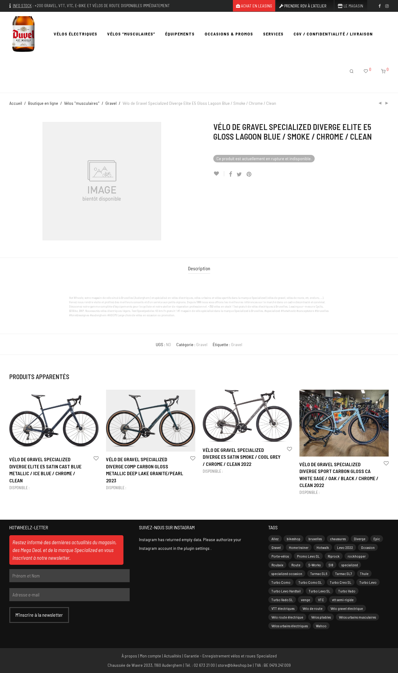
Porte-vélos (280, 556)
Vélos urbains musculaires (357, 617)
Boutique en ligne (43, 103)
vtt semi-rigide (343, 599)
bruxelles (315, 538)
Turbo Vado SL (282, 599)
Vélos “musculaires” (131, 33)
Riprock (334, 556)
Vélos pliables (321, 617)
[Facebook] (379, 5)
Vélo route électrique (287, 617)
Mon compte (150, 655)
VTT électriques (282, 608)
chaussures (338, 538)
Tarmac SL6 (318, 573)
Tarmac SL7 (343, 573)
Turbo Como (280, 582)
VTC (321, 599)
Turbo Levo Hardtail (286, 591)
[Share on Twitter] (239, 174)
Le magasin (353, 6)
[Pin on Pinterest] (249, 174)
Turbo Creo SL (340, 582)
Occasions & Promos (229, 33)
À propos (129, 655)
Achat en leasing (256, 6)
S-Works (314, 565)
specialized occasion (286, 573)
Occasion (368, 547)
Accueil (15, 103)
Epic (376, 538)
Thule (364, 573)
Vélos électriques (75, 33)
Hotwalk (323, 547)
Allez (275, 538)
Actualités (172, 655)
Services (273, 33)
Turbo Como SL (310, 582)
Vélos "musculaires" (82, 103)
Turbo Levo (368, 582)
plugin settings (197, 548)
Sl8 (331, 565)
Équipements (180, 33)
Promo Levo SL (308, 556)
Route (295, 565)
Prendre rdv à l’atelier (304, 6)
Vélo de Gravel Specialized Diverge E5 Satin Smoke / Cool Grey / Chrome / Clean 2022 (241, 457)
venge (305, 599)
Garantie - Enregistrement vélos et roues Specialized (230, 655)
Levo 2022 (345, 547)
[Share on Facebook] (230, 174)
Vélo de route (312, 608)
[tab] (199, 268)
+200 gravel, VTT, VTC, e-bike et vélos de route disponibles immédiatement (102, 5)
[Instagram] (387, 5)
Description (199, 268)
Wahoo (321, 626)
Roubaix (277, 565)
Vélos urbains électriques (289, 626)
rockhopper (357, 556)
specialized (349, 565)
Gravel (111, 103)
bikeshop (293, 538)
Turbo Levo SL (319, 591)
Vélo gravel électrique (347, 608)
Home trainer (298, 547)
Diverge (359, 538)
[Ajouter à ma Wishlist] (218, 173)
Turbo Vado (346, 591)
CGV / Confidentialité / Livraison (333, 33)
